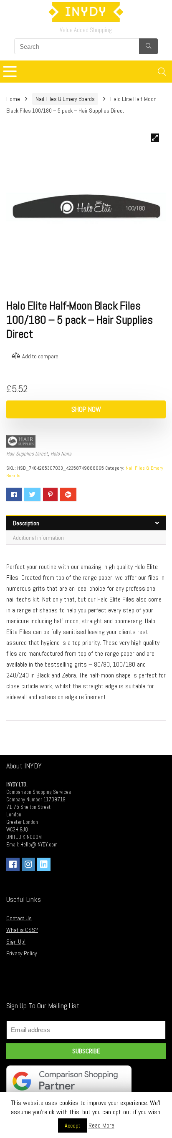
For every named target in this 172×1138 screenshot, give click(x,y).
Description (26, 523)
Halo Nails (61, 453)
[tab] (86, 523)
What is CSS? (22, 930)
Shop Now (86, 409)
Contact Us (19, 918)
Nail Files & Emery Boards (65, 99)
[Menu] (10, 71)
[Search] (162, 71)
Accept (72, 1125)
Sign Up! (15, 941)
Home (13, 99)
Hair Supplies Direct (27, 453)
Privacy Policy (21, 953)
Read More (101, 1125)
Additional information (38, 537)
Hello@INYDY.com (39, 844)
